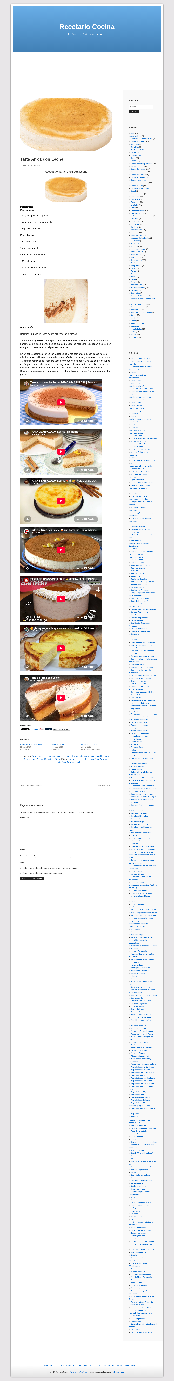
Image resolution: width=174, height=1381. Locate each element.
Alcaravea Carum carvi (139, 471)
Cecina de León (137, 620)
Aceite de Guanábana (139, 402)
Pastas (133, 271)
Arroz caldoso (136, 136)
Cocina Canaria (137, 166)
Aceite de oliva (136, 405)
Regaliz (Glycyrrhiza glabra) (142, 1153)
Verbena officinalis (138, 1272)
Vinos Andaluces (137, 1280)
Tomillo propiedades (139, 1227)
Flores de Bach (137, 747)
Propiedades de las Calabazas (143, 1078)
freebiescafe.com (117, 1372)
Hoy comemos (136, 230)
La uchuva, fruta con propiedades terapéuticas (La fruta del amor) (143, 885)
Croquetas (135, 197)
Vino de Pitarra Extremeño (141, 1277)
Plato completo (137, 285)
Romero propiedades (139, 1170)
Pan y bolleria (136, 265)
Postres (39, 759)
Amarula (133, 510)
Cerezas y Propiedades (140, 629)
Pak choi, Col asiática (139, 1012)
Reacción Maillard (138, 1150)
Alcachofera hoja (137, 469)
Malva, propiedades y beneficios (144, 915)
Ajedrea (133, 455)
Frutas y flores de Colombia (142, 758)
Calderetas (135, 152)
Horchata (134, 227)
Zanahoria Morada (138, 1321)
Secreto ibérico (137, 1183)
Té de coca (135, 1211)
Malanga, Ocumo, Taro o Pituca (143, 910)
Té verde (134, 1214)
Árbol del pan (136, 540)
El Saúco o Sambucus (139, 720)
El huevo (134, 711)
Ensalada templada (103, 785)
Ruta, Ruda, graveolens (140, 1175)
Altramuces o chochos (139, 499)
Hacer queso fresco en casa (142, 794)
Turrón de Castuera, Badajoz (142, 1249)
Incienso (134, 835)
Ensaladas (135, 202)
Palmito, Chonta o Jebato (141, 1015)
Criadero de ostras (138, 681)
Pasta (133, 268)
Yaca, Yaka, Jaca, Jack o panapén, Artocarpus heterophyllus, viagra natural (140, 1310)
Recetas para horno (139, 304)
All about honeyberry (138, 488)
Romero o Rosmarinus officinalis (144, 1167)
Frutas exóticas (137, 213)
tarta (59, 762)
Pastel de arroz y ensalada (31, 744)
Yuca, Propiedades (138, 1318)
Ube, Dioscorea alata (139, 1252)
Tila (132, 1219)
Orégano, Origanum (139, 1003)
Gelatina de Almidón (139, 764)
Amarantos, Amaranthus (140, 507)
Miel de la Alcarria (138, 973)
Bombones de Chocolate (140, 150)
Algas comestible (137, 480)
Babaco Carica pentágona (141, 565)
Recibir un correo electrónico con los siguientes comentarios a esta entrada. (50, 868)
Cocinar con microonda (140, 188)
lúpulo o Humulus (138, 904)
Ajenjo (132, 458)
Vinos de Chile (136, 1283)
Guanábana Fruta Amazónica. (143, 786)
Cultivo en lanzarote (139, 684)
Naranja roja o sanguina (140, 987)
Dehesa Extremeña (138, 695)
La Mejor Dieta (136, 871)
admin (39, 165)
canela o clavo (136, 155)
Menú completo (137, 252)
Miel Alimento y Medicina (140, 970)
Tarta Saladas (136, 329)
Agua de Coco (136, 436)
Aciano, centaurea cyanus (140, 419)
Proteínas (134, 1117)
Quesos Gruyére (137, 1136)
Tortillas (134, 334)
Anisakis (133, 521)
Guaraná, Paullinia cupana (141, 791)
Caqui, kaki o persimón (140, 601)
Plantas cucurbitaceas (139, 1050)
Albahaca (134, 463)
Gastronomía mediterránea (141, 761)
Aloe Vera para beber (139, 496)
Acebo (133, 372)
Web (22, 862)
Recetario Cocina (87, 26)
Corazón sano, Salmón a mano (143, 675)
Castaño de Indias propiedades (143, 609)
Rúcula (133, 1172)
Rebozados (135, 293)
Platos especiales (138, 288)
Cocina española (63, 756)
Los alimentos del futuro (140, 896)
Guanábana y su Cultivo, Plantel (143, 789)
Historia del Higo (137, 822)
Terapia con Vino (137, 1216)
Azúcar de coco (136, 560)
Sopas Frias (135, 326)
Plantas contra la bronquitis (141, 1048)
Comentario (25, 817)
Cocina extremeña (80, 756)
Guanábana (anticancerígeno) (143, 777)
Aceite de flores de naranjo (141, 397)
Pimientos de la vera (139, 1028)
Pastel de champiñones (90, 744)
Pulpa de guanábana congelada (143, 1128)
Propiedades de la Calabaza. (142, 1067)
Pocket (35, 729)
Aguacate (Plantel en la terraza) (143, 444)
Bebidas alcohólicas (138, 573)
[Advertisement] (87, 71)
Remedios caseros (138, 307)
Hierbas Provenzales (139, 813)
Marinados (135, 243)
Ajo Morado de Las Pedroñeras (143, 460)
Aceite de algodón (137, 386)
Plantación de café (138, 1045)
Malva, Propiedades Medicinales (144, 913)
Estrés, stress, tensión (139, 731)
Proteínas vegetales (139, 1125)
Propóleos (135, 1114)
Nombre (23, 849)
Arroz (34, 756)
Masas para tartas (138, 249)
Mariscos (134, 246)
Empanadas (135, 199)
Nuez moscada (137, 998)
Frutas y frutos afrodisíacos (142, 216)
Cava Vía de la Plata (139, 615)
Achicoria (134, 414)
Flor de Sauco (136, 742)
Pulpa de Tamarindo (139, 1131)
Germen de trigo (137, 766)
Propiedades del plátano (140, 1100)
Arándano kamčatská (139, 527)
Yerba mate (135, 1316)
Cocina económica (46, 756)
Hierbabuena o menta (139, 810)
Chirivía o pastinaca (138, 637)
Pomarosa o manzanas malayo (143, 1064)
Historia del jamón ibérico (141, 824)
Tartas (58, 759)
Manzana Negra (137, 935)
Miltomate (134, 976)
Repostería (49, 759)
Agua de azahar (136, 433)
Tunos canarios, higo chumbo (142, 1241)
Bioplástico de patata (139, 579)
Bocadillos (135, 147)
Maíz (133, 907)
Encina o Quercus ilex (139, 722)
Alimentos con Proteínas (140, 485)
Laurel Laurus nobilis (139, 890)
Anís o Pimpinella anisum (140, 518)
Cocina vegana (137, 186)
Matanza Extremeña (139, 951)
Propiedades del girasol (140, 1097)
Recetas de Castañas (139, 296)
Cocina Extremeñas (138, 180)
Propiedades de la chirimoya (142, 1070)
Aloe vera (134, 493)
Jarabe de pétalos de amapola (143, 849)
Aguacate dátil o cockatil (140, 449)
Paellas (133, 263)
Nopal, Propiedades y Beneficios (144, 995)
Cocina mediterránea (99, 756)
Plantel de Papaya (138, 1053)
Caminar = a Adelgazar (140, 590)
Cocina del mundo (138, 169)
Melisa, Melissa (137, 965)
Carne (133, 158)
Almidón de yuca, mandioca (141, 491)
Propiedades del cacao (140, 1094)
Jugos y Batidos (137, 235)
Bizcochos (135, 144)
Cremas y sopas (137, 194)
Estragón (134, 728)
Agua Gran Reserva (138, 441)
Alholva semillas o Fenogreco (142, 482)
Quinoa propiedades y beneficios (144, 1142)
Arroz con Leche (57, 744)
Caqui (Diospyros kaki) (140, 598)
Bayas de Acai (136, 571)
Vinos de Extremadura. (140, 1285)
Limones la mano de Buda (141, 893)
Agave (133, 425)
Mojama (134, 979)
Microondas (135, 257)
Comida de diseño (138, 664)
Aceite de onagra (137, 408)
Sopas (133, 321)
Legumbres (135, 241)
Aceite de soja (136, 411)
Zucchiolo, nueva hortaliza (141, 1332)
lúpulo (133, 902)
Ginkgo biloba (136, 769)
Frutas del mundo (138, 210)
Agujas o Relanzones (139, 452)
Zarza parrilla (136, 1329)
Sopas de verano (137, 323)
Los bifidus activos (138, 899)
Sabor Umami (136, 1178)
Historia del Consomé (139, 819)
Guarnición (135, 224)
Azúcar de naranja (137, 562)
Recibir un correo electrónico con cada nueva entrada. (42, 873)
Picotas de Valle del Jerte (141, 1017)
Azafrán (133, 549)
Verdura (134, 337)
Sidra (133, 1197)
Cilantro (134, 640)
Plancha (134, 282)
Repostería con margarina (141, 312)
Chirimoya (135, 634)
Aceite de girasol (137, 400)
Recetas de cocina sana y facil (143, 299)
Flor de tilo (135, 744)
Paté (132, 274)
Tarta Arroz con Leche (72, 762)
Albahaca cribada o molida (141, 466)
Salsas (133, 315)
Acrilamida (134, 422)
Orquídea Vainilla (137, 1006)
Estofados (135, 205)
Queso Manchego (138, 1134)
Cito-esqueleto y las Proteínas (143, 642)
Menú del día (136, 254)
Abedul (133, 364)
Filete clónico (136, 739)
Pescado (134, 277)
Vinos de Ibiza (136, 1288)
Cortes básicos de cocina (141, 678)
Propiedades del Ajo (139, 1092)
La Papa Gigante (137, 874)
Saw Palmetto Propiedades (141, 1181)
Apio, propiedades (137, 524)
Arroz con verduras (138, 141)
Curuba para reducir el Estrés (142, 692)
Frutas (133, 208)
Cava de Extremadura (139, 612)
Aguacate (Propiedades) (140, 447)
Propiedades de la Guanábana (143, 1072)
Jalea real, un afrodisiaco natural (144, 846)
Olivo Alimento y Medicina (141, 1001)
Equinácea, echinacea (139, 725)
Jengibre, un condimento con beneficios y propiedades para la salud (142, 854)
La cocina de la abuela (140, 238)
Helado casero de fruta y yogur (143, 797)
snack (133, 318)
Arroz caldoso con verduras (141, 139)
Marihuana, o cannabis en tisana (144, 946)
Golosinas (135, 219)
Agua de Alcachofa (137, 430)
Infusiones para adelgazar (141, 838)
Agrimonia (134, 427)
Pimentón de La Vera (139, 1026)
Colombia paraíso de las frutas (143, 656)
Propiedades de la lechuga (141, 1075)
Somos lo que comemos (140, 1200)
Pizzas (133, 279)
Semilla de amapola (138, 1186)
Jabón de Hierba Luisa (140, 841)
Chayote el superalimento (141, 631)
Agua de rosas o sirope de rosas (143, 438)
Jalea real (134, 844)
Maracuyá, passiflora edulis (142, 937)
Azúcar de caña (136, 557)
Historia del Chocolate (139, 816)
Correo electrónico (27, 856)
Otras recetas (29, 759)
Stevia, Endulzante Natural (141, 1203)
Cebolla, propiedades (139, 618)
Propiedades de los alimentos (142, 1081)
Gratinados (135, 221)
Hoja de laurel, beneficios (141, 833)
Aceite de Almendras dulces (141, 389)
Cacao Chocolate (137, 587)
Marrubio (134, 948)
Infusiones (135, 232)
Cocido (133, 161)
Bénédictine (135, 576)
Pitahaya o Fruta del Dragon (142, 1031)
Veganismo (135, 1269)
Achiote (133, 416)
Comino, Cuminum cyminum (142, 667)
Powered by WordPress (78, 1372)
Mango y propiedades (139, 932)
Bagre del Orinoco (138, 568)
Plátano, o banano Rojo (140, 1056)
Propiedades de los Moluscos (142, 1083)
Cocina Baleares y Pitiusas (141, 164)
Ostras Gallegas (137, 1009)
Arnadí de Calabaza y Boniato (32, 785)
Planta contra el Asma (139, 1042)
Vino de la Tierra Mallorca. (141, 1274)
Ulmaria (134, 1255)
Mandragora (135, 929)
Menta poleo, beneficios (140, 968)
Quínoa (134, 1139)
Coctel (133, 191)
